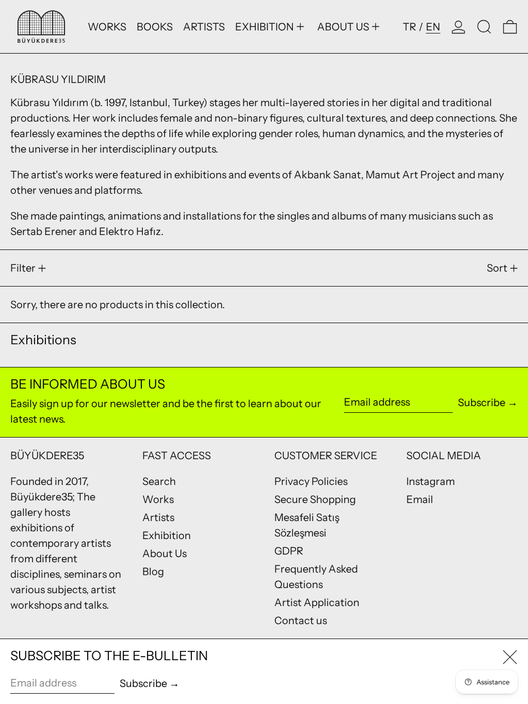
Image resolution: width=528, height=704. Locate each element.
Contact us (300, 620)
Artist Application (316, 602)
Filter (23, 268)
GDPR (288, 551)
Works (158, 499)
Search (159, 481)
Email (419, 499)
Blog (153, 571)
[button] (484, 26)
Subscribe (481, 402)
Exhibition (166, 535)
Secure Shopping (315, 499)
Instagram (430, 481)
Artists (158, 517)
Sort (497, 268)
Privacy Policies (311, 481)
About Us (164, 553)
